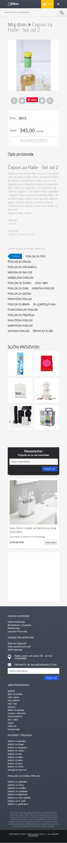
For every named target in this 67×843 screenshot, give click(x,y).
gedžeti (11, 691)
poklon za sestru (19, 293)
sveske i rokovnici (17, 713)
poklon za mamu (16, 750)
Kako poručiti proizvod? (19, 646)
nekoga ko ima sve (20, 272)
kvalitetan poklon (20, 320)
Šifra (12, 118)
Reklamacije (14, 628)
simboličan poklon (20, 277)
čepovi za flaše (43, 331)
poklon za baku (15, 757)
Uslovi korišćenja (16, 622)
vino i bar (41, 283)
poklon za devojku (17, 741)
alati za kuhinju (15, 694)
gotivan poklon (18, 331)
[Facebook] (14, 100)
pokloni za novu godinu (19, 797)
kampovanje (14, 729)
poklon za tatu (35, 256)
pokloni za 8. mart (17, 801)
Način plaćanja (15, 649)
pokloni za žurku (19, 283)
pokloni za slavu (16, 785)
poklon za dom (18, 288)
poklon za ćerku (16, 766)
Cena (13, 130)
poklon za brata (19, 304)
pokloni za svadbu (17, 788)
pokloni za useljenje (17, 791)
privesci (11, 707)
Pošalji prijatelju (42, 100)
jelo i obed (13, 719)
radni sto (12, 726)
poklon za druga (19, 261)
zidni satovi (13, 697)
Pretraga (61, 12)
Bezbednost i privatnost (19, 625)
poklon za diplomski (17, 794)
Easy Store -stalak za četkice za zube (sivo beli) (33, 530)
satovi (11, 723)
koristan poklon (43, 288)
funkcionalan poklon (23, 309)
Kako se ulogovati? (17, 643)
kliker (13, 4)
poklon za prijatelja (21, 315)
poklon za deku (15, 760)
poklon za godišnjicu (18, 804)
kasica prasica (15, 716)
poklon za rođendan (17, 781)
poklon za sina (15, 763)
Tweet (22, 100)
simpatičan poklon (20, 325)
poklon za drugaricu (22, 267)
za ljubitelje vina (44, 304)
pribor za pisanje (16, 710)
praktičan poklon (20, 299)
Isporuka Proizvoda (17, 631)
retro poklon (13, 700)
